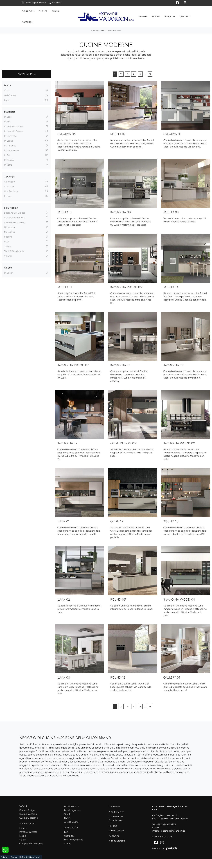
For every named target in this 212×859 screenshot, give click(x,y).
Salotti (22, 839)
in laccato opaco (13, 131)
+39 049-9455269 (166, 824)
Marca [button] (7, 85)
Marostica (9, 231)
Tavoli (67, 814)
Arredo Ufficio (116, 830)
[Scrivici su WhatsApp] (5, 850)
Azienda (142, 16)
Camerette (114, 806)
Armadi (68, 843)
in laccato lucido (13, 126)
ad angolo (9, 181)
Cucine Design (27, 810)
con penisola (11, 191)
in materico (10, 145)
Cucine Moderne (114, 30)
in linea (8, 196)
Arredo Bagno (71, 821)
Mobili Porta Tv (72, 806)
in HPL (7, 121)
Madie (22, 835)
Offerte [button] (8, 267)
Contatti (185, 16)
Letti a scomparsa (73, 839)
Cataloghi (28, 22)
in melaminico (11, 150)
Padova (8, 236)
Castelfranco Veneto (15, 222)
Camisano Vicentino (14, 217)
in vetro (8, 164)
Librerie (23, 828)
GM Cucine (10, 95)
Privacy (5, 857)
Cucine (100, 30)
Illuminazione (116, 816)
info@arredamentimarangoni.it (168, 830)
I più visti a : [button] (11, 207)
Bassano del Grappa (14, 212)
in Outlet (9, 272)
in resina (9, 159)
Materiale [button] (9, 111)
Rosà (6, 241)
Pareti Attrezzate (28, 831)
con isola (9, 186)
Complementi (116, 820)
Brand (55, 11)
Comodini (69, 835)
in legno (8, 140)
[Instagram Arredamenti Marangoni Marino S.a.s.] (161, 842)
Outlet (43, 11)
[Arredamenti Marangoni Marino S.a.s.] (106, 17)
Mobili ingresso (72, 810)
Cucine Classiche (28, 817)
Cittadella (9, 227)
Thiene (7, 246)
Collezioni (28, 11)
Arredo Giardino (117, 840)
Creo (6, 90)
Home (93, 30)
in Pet (7, 155)
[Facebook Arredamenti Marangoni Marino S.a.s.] (155, 842)
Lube (6, 100)
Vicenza (8, 255)
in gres (8, 116)
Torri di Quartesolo (14, 251)
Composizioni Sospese (31, 843)
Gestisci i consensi (31, 857)
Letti (66, 831)
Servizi (156, 16)
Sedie (67, 817)
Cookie (14, 857)
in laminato (10, 135)
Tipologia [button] (9, 176)
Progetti (170, 16)
